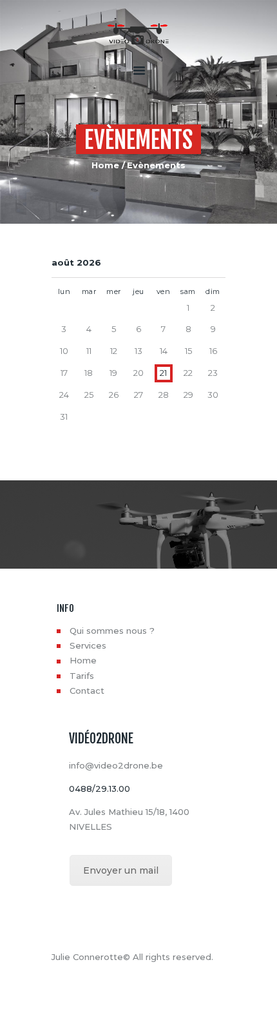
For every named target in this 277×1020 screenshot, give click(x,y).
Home (105, 165)
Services (88, 645)
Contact (87, 690)
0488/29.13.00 (99, 788)
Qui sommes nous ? (112, 630)
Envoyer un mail (120, 870)
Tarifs (82, 676)
